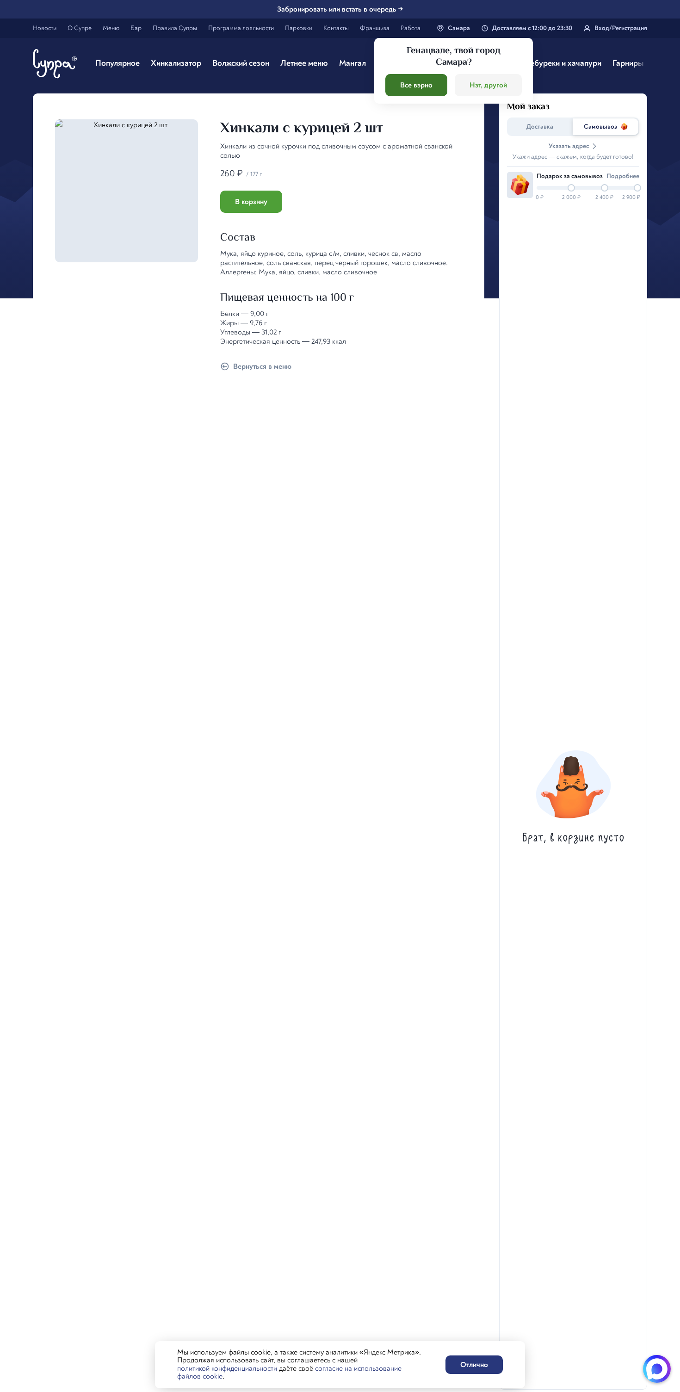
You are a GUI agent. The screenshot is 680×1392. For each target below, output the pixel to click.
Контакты (336, 28)
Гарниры (627, 63)
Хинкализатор (176, 63)
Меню (111, 28)
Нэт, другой (488, 85)
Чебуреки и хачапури (563, 63)
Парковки (298, 28)
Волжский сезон (240, 63)
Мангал (352, 63)
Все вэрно (416, 85)
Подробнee (622, 176)
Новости (44, 28)
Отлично (474, 1364)
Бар (136, 28)
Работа (410, 28)
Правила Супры (175, 28)
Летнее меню (304, 63)
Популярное (117, 63)
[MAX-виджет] (657, 1369)
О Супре (80, 28)
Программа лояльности (241, 28)
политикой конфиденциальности (227, 1368)
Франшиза (374, 28)
